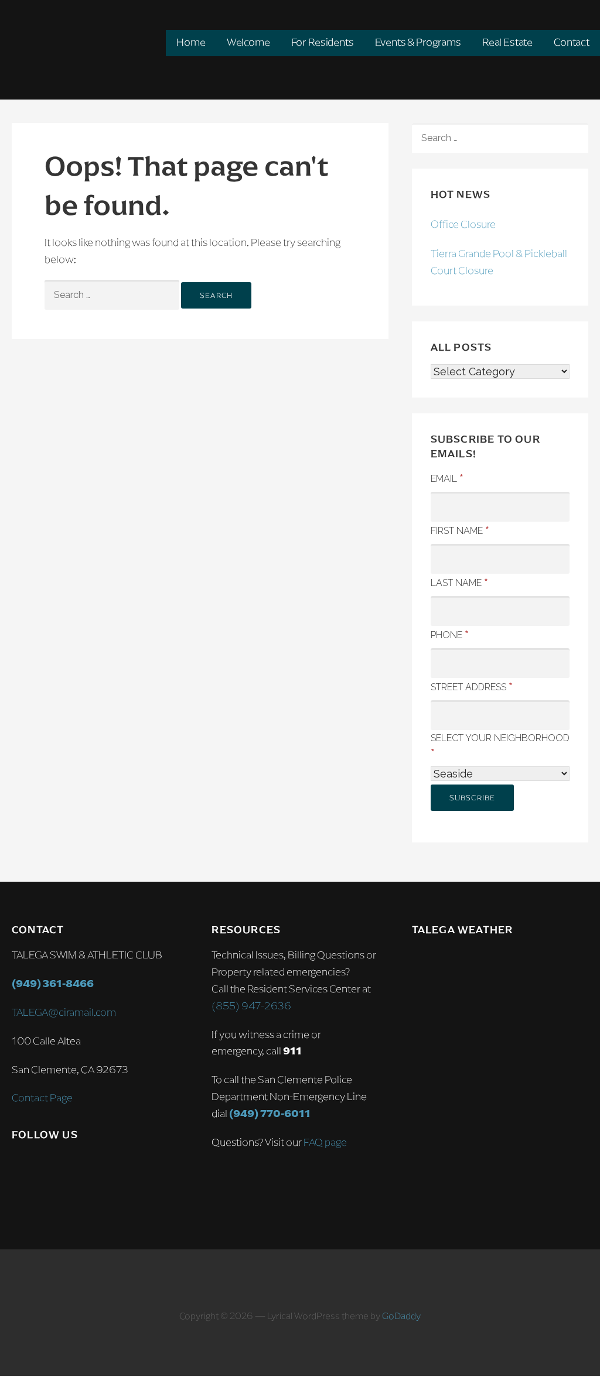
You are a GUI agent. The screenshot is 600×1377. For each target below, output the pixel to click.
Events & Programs (418, 42)
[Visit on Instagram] (20, 1168)
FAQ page (325, 1142)
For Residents (322, 42)
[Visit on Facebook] (44, 1168)
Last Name (459, 582)
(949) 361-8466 (53, 983)
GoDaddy (401, 1315)
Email (447, 477)
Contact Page (42, 1097)
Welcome (248, 42)
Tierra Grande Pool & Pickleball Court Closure (499, 262)
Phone (450, 634)
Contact (571, 42)
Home (190, 42)
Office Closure (463, 224)
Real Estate (507, 42)
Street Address (472, 686)
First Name (460, 529)
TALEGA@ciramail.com (64, 1012)
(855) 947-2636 (251, 1005)
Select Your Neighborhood (500, 745)
